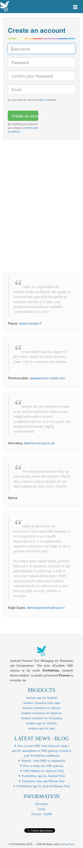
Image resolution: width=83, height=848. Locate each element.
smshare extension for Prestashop (41, 718)
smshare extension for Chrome (42, 708)
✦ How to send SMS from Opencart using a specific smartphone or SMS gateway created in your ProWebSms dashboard (41, 750)
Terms (41, 809)
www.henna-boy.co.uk (39, 443)
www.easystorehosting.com (46, 607)
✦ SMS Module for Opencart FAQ (42, 771)
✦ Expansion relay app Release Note (42, 781)
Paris (71, 844)
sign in (42, 100)
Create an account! (25, 116)
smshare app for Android (41, 697)
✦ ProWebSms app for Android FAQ (41, 776)
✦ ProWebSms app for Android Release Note (41, 786)
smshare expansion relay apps (41, 703)
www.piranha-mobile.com (47, 378)
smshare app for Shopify (41, 723)
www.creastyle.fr (30, 323)
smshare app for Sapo (41, 728)
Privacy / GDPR (41, 814)
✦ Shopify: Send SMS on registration (41, 760)
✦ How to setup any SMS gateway (41, 766)
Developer (41, 804)
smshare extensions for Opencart (41, 713)
